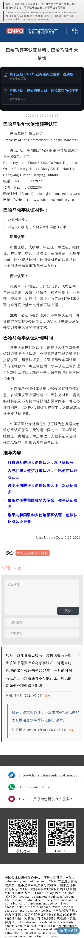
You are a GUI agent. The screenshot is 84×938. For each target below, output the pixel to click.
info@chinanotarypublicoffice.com (47, 775)
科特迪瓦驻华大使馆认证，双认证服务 (41, 463)
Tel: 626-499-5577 (35, 787)
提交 (68, 611)
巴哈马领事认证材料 (32, 553)
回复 (47, 695)
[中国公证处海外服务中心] (32, 31)
